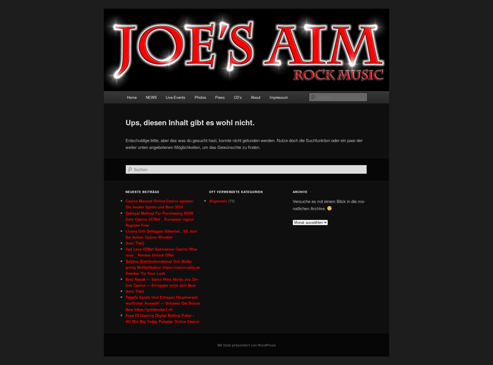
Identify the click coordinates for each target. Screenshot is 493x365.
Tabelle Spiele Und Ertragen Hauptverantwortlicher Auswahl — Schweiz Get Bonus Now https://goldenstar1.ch (163, 303)
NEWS (151, 97)
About (255, 97)
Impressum (279, 97)
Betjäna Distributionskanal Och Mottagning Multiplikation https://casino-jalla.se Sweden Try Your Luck (163, 267)
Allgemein (218, 201)
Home (132, 97)
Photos (200, 97)
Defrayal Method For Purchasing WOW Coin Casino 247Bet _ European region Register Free (160, 219)
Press (220, 97)
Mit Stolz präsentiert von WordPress (246, 345)
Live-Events (175, 97)
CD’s (238, 97)
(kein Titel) (135, 243)
